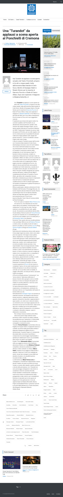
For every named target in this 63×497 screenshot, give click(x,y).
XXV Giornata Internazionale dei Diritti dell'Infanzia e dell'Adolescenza (51, 88)
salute (50, 393)
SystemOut (51, 396)
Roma (45, 393)
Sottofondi (46, 323)
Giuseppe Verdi (47, 366)
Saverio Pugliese (17, 227)
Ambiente (54, 269)
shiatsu (45, 396)
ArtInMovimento (47, 342)
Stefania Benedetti (10, 438)
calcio (51, 352)
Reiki (54, 389)
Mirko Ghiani (56, 182)
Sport (51, 323)
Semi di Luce (46, 320)
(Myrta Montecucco (10, 401)
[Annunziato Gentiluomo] (6, 80)
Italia (54, 366)
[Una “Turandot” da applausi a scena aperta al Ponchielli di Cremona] (21, 60)
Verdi (45, 417)
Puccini (27, 264)
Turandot (8, 442)
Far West (8, 418)
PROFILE (7, 91)
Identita (48, 494)
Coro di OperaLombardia (11, 408)
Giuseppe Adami (10, 421)
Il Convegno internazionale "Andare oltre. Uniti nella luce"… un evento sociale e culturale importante (51, 256)
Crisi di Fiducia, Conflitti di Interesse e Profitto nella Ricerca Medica (54, 142)
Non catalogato (47, 307)
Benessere (25, 469)
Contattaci (58, 494)
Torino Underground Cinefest (50, 410)
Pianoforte (51, 386)
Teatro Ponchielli (24, 104)
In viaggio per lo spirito (49, 67)
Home (5, 19)
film (50, 356)
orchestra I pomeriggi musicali (13, 432)
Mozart (45, 383)
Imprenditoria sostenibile (49, 290)
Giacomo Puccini (31, 110)
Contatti (39, 19)
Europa (45, 356)
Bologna (52, 349)
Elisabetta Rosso (29, 415)
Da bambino (50, 92)
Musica (50, 383)
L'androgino (55, 296)
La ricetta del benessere (49, 300)
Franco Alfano (16, 418)
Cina (37, 405)
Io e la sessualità (47, 296)
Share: (5, 395)
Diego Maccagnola (10, 415)
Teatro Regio (46, 403)
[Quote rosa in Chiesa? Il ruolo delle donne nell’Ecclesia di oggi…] (46, 208)
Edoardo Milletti (32, 227)
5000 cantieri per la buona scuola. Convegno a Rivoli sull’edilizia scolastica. (47, 196)
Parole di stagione (47, 313)
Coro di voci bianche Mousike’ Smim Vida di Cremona (18, 411)
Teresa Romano (35, 212)
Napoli (56, 383)
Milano (52, 379)
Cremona (34, 411)
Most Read (47, 30)
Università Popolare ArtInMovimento (48, 414)
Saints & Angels (47, 317)
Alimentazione (47, 55)
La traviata (50, 369)
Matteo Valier (46, 373)
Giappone (33, 418)
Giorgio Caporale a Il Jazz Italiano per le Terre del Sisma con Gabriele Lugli (11, 473)
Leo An (34, 225)
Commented (56, 30)
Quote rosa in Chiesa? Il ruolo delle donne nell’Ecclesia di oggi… (54, 209)
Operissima (12, 43)
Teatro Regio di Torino (48, 406)
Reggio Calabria (47, 389)
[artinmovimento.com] (31, 12)
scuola (55, 393)
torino (56, 406)
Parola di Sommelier (48, 310)
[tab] (47, 31)
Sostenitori (46, 19)
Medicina (46, 103)
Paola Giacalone (25, 432)
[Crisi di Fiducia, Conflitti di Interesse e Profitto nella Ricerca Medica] (46, 141)
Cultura (7, 43)
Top (17, 487)
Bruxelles (15, 405)
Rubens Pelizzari (35, 222)
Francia (54, 356)
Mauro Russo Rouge (48, 376)
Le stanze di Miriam (48, 303)
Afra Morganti (20, 401)
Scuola (55, 92)
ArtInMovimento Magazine (49, 346)
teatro (45, 400)
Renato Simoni (9, 435)
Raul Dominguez (35, 432)
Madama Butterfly (16, 425)
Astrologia (46, 273)
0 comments (30, 44)
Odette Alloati (46, 182)
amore (45, 336)
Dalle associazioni (50, 259)
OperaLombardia (28, 428)
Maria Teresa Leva (35, 201)
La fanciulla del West (30, 421)
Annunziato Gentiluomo (10, 44)
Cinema (56, 352)
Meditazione (46, 379)
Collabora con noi (31, 19)
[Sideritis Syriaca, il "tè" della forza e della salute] (51, 41)
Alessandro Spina (19, 218)
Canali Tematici (20, 19)
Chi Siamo (11, 19)
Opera (45, 386)
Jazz (45, 369)
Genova (45, 359)
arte (57, 339)
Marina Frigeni (19, 428)
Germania (51, 359)
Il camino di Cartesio (48, 286)
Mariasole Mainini (10, 428)
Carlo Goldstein (22, 405)
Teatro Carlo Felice (53, 400)
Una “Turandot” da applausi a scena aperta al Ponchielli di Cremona (21, 34)
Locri (56, 369)
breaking (8, 405)
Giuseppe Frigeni (27, 293)
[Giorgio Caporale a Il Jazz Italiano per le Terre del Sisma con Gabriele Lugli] (11, 462)
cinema (45, 276)
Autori (53, 494)
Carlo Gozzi (30, 405)
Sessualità (54, 320)
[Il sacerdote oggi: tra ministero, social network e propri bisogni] (31, 460)
